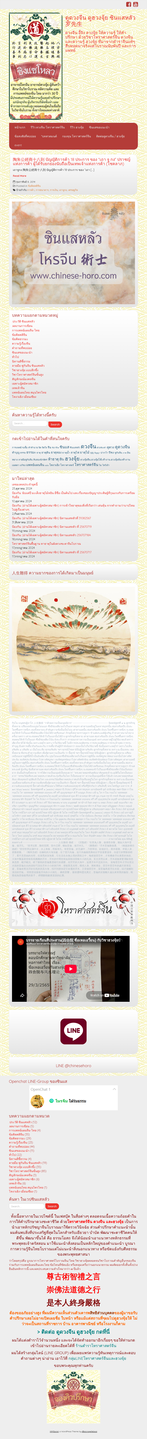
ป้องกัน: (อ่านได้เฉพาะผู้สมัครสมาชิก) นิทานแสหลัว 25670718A (51, 535)
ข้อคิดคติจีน (34, 185)
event (18, 145)
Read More (19, 175)
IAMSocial (54, 1431)
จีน (49, 447)
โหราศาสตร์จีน (86, 464)
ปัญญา (97, 453)
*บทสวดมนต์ (49, 136)
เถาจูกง (63, 189)
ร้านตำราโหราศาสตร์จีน (96, 1345)
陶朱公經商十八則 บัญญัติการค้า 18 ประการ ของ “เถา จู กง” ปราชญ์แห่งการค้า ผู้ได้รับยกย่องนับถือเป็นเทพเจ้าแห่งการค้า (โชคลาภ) (71, 161)
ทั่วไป (15, 357)
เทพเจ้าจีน (18, 388)
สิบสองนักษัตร (40, 459)
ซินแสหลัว (75, 447)
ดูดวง (110, 447)
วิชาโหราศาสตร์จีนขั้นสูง (27, 374)
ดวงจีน (88, 446)
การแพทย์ (17, 447)
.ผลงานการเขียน (22, 326)
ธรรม (23, 452)
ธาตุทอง (56, 452)
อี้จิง (62, 459)
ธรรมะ (31, 452)
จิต (40, 447)
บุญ (92, 452)
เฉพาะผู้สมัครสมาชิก (25, 383)
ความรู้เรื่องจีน (21, 343)
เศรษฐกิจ (73, 189)
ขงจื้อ (25, 447)
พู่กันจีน (118, 452)
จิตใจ (44, 447)
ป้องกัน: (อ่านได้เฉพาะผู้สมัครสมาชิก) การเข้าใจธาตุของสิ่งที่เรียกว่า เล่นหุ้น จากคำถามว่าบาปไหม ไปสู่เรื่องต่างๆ (73, 507)
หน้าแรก (20, 127)
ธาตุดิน (45, 452)
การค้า (30, 189)
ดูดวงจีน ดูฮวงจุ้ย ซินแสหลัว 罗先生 (100, 20)
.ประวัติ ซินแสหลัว (23, 321)
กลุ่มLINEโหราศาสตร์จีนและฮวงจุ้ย (97, 1358)
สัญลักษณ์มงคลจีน (23, 379)
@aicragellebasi (89, 1431)
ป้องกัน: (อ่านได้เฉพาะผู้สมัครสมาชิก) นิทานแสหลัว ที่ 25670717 (51, 552)
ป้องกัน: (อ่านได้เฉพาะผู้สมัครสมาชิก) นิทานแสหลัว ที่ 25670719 (52, 526)
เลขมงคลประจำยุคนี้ (25, 484)
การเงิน (54, 189)
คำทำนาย (33, 447)
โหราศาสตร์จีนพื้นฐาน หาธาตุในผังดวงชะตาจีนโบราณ (46, 543)
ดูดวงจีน (122, 446)
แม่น (47, 465)
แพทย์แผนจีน (35, 465)
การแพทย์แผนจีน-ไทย (25, 330)
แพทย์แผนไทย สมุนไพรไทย (29, 392)
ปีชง (111, 452)
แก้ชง (22, 465)
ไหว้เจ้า (105, 465)
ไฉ (100, 465)
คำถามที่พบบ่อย (22, 348)
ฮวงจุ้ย (72, 458)
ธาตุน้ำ (66, 452)
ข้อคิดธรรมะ (20, 339)
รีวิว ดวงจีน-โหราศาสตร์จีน (48, 127)
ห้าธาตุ (53, 459)
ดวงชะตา (101, 447)
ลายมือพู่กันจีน (25, 459)
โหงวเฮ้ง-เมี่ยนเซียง (24, 396)
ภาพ (124, 453)
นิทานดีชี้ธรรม (21, 361)
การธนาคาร (42, 189)
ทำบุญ (16, 452)
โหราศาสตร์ (67, 465)
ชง (53, 447)
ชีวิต (57, 447)
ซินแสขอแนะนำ (99, 127)
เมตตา (15, 465)
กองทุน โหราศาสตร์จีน (76, 136)
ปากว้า (104, 452)
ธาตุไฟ (75, 452)
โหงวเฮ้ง (54, 465)
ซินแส (64, 447)
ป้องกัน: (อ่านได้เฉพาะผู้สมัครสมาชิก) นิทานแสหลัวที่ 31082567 (51, 518)
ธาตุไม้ (84, 452)
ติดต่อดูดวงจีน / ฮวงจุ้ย (110, 136)
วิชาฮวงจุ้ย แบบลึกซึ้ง (25, 370)
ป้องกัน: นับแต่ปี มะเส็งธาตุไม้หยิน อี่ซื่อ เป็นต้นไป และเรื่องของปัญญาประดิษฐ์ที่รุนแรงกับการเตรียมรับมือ (73, 495)
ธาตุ (39, 452)
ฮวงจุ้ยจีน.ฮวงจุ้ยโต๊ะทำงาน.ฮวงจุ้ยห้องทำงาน (105, 459)
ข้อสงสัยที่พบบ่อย (25, 136)
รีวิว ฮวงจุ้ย (77, 127)
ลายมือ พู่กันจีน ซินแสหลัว (28, 365)
